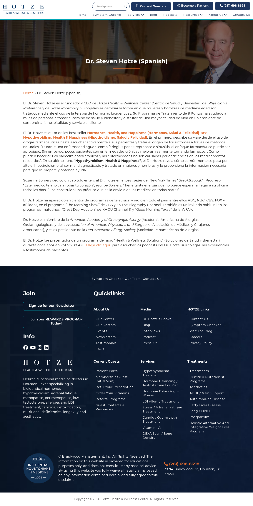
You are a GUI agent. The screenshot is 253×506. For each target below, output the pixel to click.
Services (134, 14)
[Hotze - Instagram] (40, 342)
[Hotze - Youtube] (33, 342)
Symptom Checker (107, 14)
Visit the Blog (201, 331)
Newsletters (106, 337)
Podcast (149, 337)
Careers (196, 337)
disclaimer (67, 480)
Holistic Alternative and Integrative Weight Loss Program (209, 427)
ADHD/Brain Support (207, 393)
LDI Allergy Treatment (161, 401)
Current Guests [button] (151, 6)
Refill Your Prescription (115, 387)
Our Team (133, 279)
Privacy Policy (201, 343)
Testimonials (106, 343)
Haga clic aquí (98, 245)
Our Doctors (106, 325)
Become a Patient (194, 5)
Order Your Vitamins (112, 393)
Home (82, 14)
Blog (153, 14)
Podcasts (170, 14)
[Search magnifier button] (125, 6)
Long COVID (200, 411)
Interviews (151, 331)
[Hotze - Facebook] (25, 342)
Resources (191, 14)
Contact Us (241, 14)
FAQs (100, 349)
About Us (216, 14)
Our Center (105, 319)
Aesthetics (198, 387)
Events (101, 331)
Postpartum (199, 417)
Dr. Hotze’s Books (157, 319)
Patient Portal (107, 371)
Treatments (199, 371)
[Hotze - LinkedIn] (46, 342)
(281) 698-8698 (234, 5)
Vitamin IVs (152, 427)
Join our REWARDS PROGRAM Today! (56, 321)
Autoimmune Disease (207, 399)
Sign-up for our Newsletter (51, 306)
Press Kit (150, 343)
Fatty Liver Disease (205, 405)
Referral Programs (111, 399)
